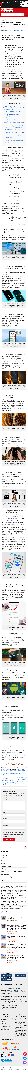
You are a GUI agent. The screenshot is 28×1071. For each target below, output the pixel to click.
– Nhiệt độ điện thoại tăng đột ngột (14, 114)
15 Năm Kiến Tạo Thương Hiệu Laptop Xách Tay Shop (20, 1022)
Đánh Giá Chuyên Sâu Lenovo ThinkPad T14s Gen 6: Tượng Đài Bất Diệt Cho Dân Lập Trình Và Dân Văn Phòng (13, 897)
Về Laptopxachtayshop (8, 877)
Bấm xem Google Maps (6, 993)
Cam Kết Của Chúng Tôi (20, 1019)
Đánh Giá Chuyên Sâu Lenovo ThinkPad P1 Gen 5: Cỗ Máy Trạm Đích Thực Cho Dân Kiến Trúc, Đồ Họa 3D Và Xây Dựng (13, 886)
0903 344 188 (22, 2)
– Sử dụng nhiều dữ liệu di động (13, 112)
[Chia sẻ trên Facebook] (9, 764)
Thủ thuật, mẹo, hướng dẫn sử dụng (10, 19)
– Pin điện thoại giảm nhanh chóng (13, 111)
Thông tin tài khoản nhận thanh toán (6, 1028)
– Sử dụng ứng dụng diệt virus (12, 139)
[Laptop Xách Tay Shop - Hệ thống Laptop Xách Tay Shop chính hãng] (7, 10)
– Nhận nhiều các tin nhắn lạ (12, 121)
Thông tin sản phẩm (7, 869)
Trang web (6, 825)
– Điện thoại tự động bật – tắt (12, 119)
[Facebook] (12, 1055)
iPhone (15, 518)
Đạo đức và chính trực (21, 1016)
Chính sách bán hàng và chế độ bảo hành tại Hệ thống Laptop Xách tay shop (21, 1035)
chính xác (21, 772)
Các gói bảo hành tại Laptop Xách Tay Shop (6, 1025)
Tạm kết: (5, 144)
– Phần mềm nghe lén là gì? (10, 106)
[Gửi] (22, 14)
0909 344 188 (22, 5)
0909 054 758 (7, 980)
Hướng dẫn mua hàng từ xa (20, 1028)
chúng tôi (13, 756)
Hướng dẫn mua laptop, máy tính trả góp (21, 1031)
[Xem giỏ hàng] (26, 14)
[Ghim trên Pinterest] (19, 764)
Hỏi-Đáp (4, 863)
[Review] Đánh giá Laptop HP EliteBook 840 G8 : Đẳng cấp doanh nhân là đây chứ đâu (20, 781)
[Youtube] (9, 1055)
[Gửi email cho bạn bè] (15, 764)
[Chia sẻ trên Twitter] (12, 764)
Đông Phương (19, 30)
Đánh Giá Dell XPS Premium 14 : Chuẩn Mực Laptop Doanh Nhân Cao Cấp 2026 (13, 907)
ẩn (19, 103)
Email (5, 818)
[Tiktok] (2, 1055)
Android (10, 520)
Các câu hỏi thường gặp (21, 1025)
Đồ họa (4, 858)
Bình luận (6, 799)
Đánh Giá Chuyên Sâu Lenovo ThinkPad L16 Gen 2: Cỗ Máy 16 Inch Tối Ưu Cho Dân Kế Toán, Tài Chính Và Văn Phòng (13, 892)
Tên (4, 812)
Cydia (14, 537)
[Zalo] (6, 1055)
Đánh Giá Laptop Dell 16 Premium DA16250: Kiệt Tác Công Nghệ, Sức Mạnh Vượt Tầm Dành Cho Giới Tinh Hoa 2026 (13, 903)
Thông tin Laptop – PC (8, 866)
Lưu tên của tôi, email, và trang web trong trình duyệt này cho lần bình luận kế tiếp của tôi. (13, 834)
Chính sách (5, 855)
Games (4, 860)
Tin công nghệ (7, 769)
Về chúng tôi (19, 1014)
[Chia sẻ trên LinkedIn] (22, 764)
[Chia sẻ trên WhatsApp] (6, 764)
